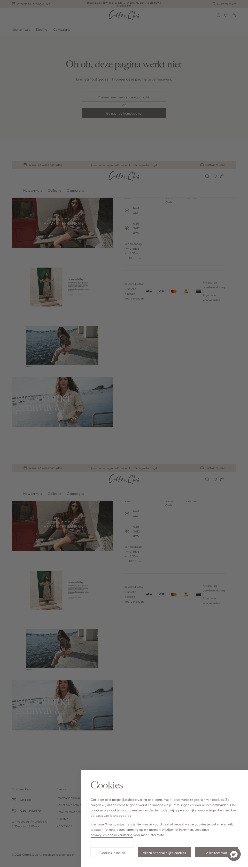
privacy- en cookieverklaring (112, 834)
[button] (234, 854)
